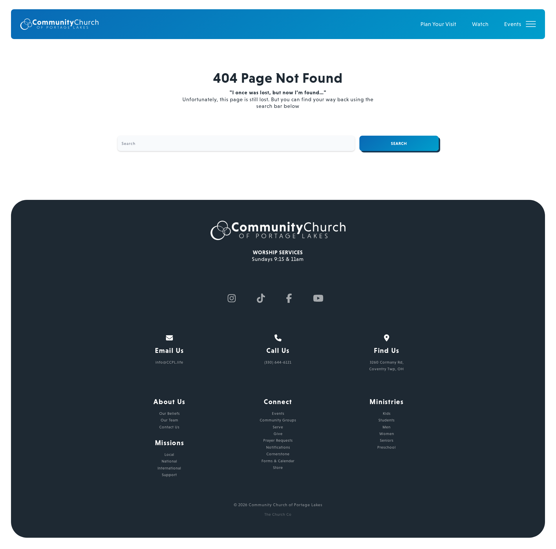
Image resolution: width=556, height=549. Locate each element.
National (169, 461)
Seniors (387, 440)
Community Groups (278, 420)
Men (387, 427)
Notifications (278, 447)
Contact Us (169, 427)
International (169, 468)
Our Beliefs (169, 413)
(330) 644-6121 (278, 362)
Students (386, 420)
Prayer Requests (278, 440)
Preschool (386, 447)
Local (169, 454)
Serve (278, 427)
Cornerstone (278, 454)
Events (278, 413)
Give (278, 434)
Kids (387, 413)
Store (278, 467)
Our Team (169, 420)
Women (386, 434)
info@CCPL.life (169, 362)
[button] (531, 24)
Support (169, 475)
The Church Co (278, 514)
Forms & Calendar (278, 461)
